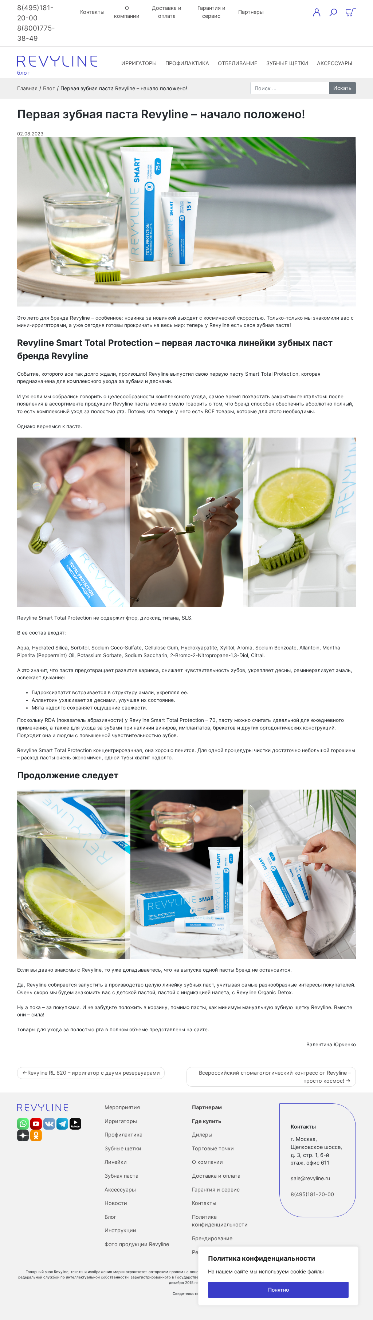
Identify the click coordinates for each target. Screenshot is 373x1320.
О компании (127, 12)
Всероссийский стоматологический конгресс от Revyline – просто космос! (275, 1077)
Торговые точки (213, 1148)
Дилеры (202, 1134)
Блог (111, 1217)
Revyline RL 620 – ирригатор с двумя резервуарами (93, 1073)
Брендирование (212, 1238)
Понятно (278, 1290)
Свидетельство (187, 1293)
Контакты (92, 12)
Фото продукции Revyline (137, 1244)
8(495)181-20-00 (312, 1194)
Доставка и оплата (166, 12)
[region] (278, 1275)
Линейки (116, 1162)
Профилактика (187, 63)
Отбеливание (238, 63)
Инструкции (120, 1230)
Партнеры (251, 12)
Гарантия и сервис (211, 12)
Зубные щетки (287, 63)
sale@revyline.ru (310, 1178)
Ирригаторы (139, 63)
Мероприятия (122, 1107)
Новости (116, 1203)
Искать (342, 88)
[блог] (57, 61)
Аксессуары (334, 63)
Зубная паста (121, 1176)
